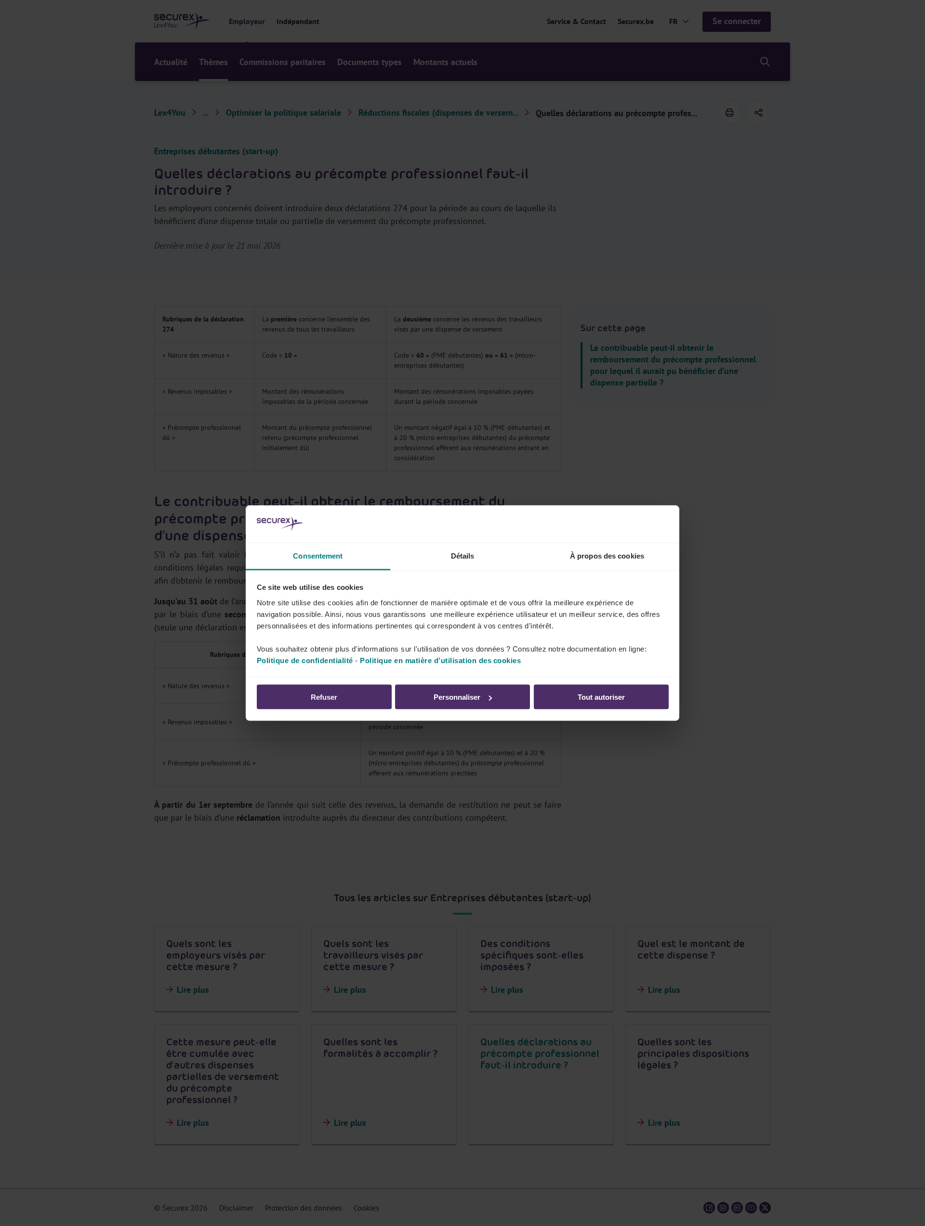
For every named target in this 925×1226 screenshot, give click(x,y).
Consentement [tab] (318, 555)
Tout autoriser (601, 697)
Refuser (324, 697)
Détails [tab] (463, 555)
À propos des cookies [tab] (607, 555)
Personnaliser (457, 697)
